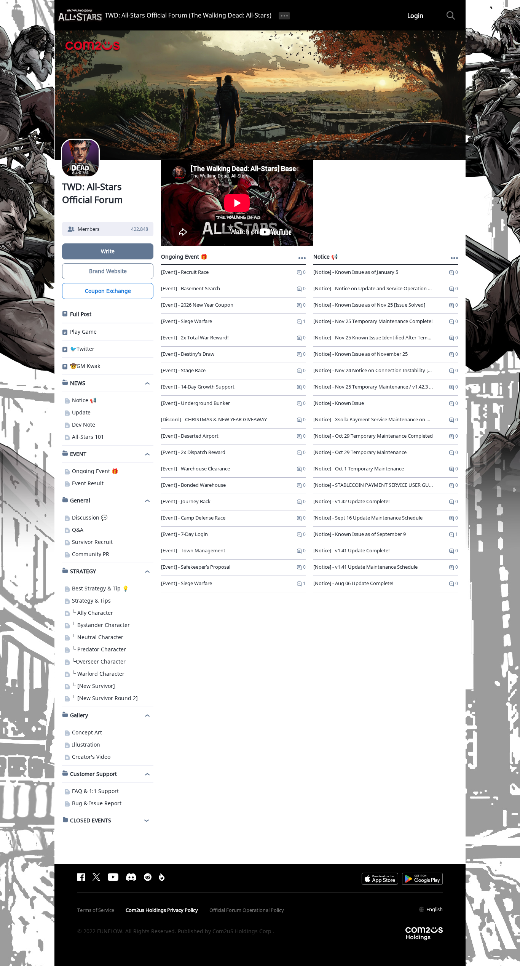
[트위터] (96, 877)
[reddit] (148, 877)
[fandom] (161, 877)
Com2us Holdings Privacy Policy (162, 910)
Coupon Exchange (108, 290)
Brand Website (108, 271)
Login (415, 15)
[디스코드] (131, 877)
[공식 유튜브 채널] (113, 877)
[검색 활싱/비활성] (454, 15)
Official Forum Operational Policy (246, 910)
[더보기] (284, 15)
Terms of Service (95, 910)
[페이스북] (81, 877)
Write (108, 251)
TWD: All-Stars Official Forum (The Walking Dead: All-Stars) (188, 15)
